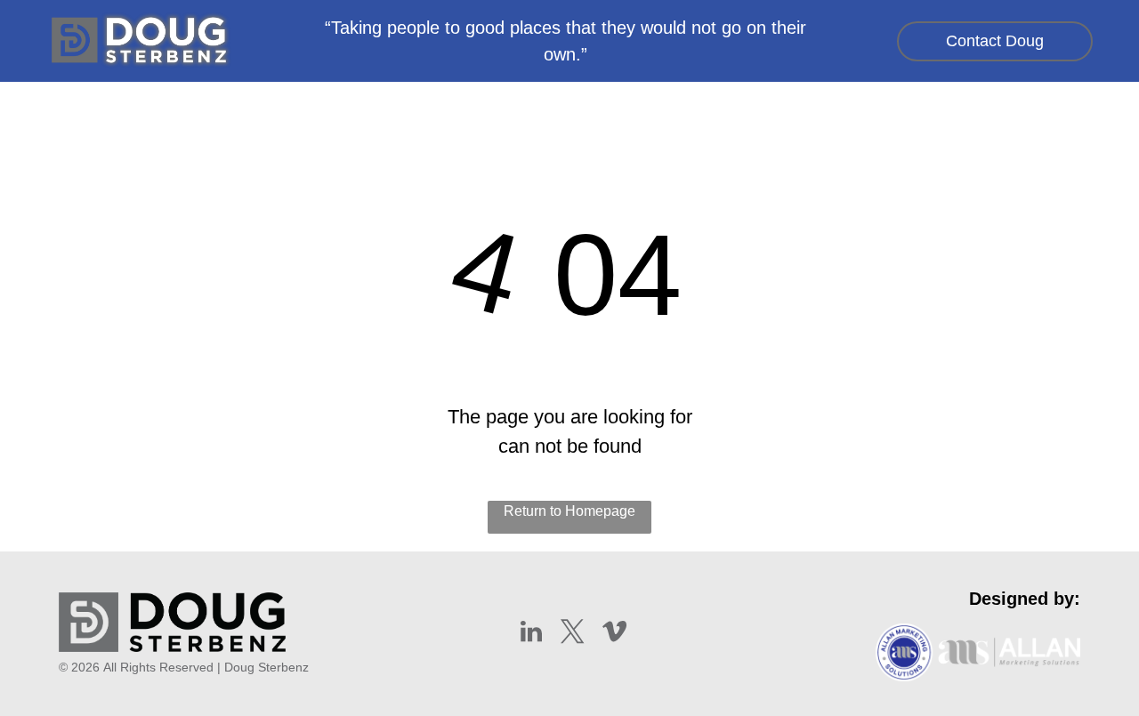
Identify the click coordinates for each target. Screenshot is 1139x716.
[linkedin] (531, 634)
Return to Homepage (569, 511)
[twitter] (573, 634)
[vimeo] (615, 634)
